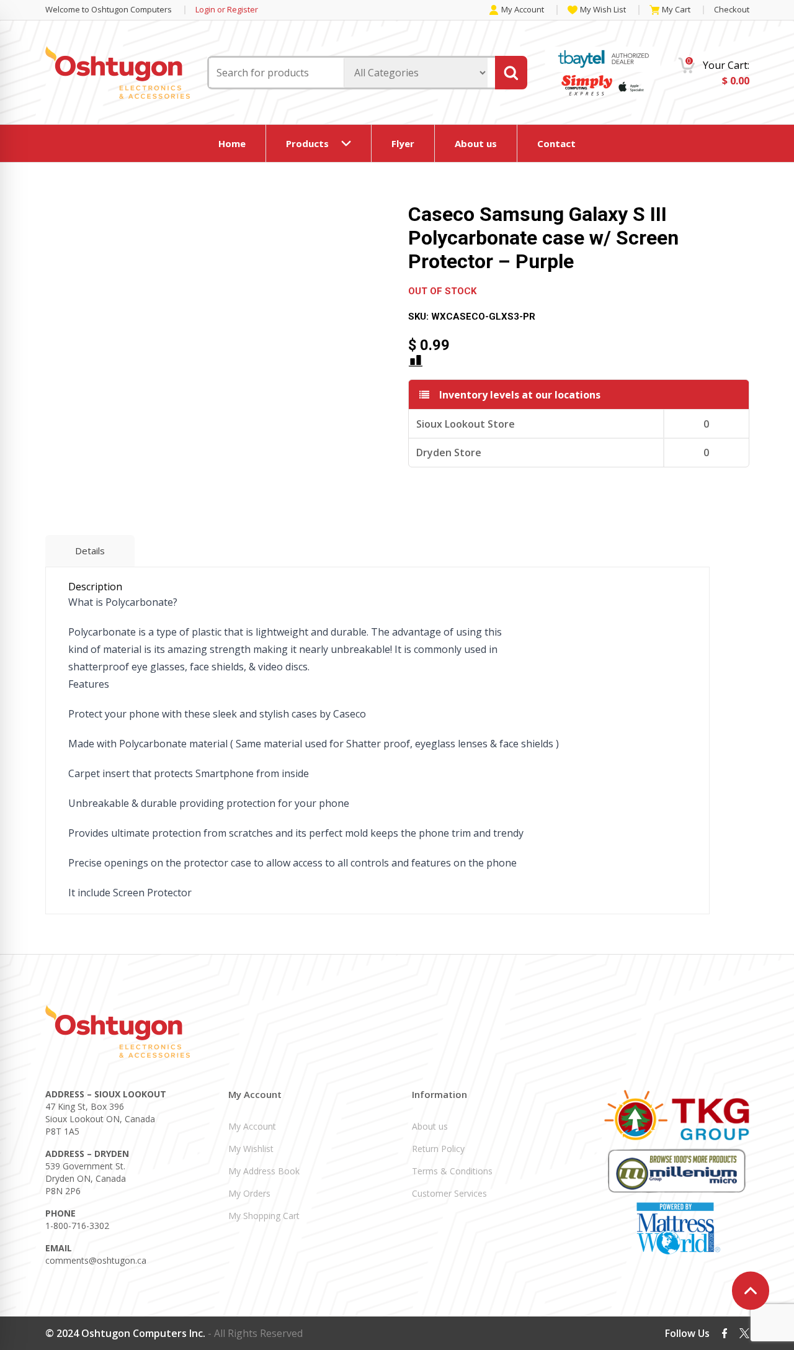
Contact (556, 143)
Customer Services (449, 1193)
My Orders (249, 1193)
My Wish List (603, 10)
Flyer (402, 143)
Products (307, 143)
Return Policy (438, 1148)
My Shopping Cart (264, 1216)
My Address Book (264, 1171)
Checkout (731, 9)
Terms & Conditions (452, 1171)
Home (232, 143)
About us (476, 143)
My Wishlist (251, 1148)
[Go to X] (744, 1333)
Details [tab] (90, 550)
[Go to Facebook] (724, 1333)
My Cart (676, 10)
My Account (522, 10)
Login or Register (226, 10)
